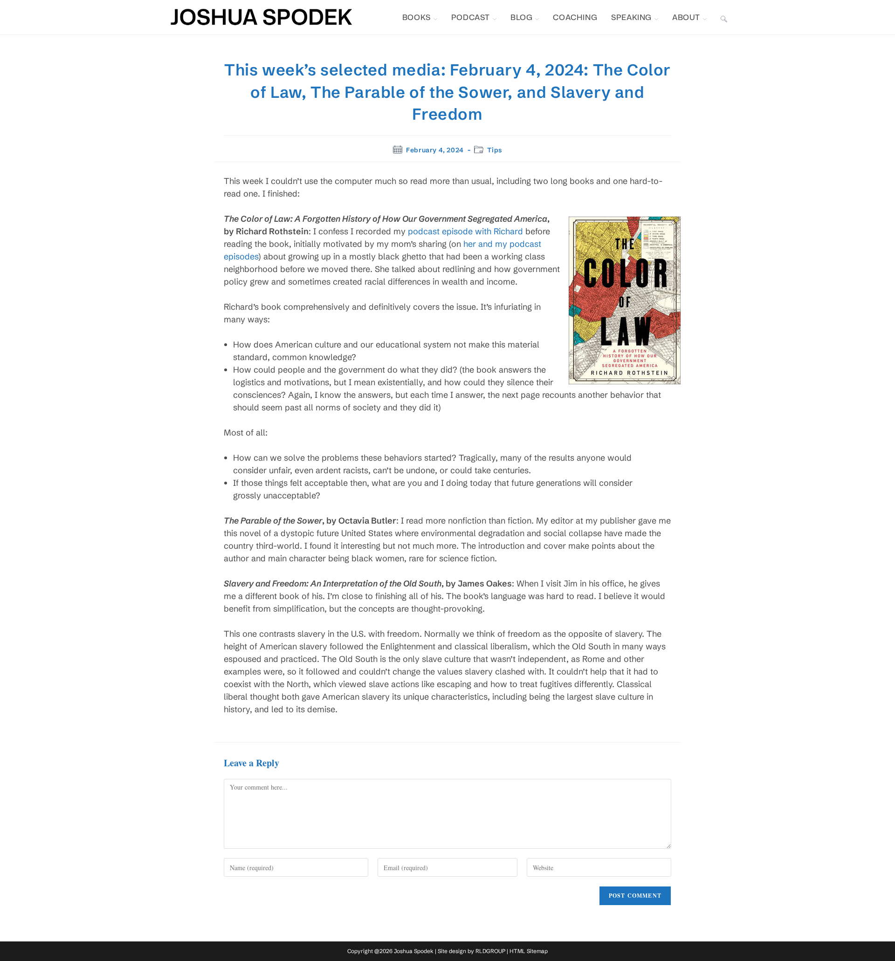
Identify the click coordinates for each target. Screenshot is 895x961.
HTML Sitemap (528, 950)
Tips (494, 150)
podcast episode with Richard (465, 231)
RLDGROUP (490, 950)
